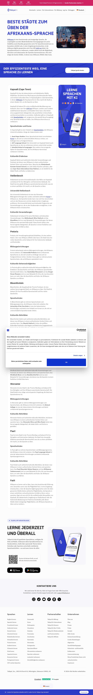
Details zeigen (77, 355)
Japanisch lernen (12, 654)
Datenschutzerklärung (74, 637)
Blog (69, 622)
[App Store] (15, 570)
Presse (69, 625)
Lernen (39, 10)
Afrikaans (10, 39)
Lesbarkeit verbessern (33, 657)
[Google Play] (32, 570)
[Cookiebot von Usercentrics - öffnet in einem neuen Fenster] (78, 330)
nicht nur (39, 48)
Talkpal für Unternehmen (54, 622)
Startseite (32, 10)
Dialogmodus (31, 645)
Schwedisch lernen (12, 639)
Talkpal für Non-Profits (53, 628)
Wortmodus (30, 642)
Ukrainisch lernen (12, 634)
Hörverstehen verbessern (34, 651)
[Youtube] (44, 599)
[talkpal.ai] (12, 10)
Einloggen (71, 10)
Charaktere (30, 628)
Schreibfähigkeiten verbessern (36, 660)
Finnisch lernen (11, 642)
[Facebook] (49, 599)
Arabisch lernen (11, 645)
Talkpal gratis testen (77, 70)
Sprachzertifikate (32, 648)
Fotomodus (30, 634)
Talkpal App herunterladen (20, 520)
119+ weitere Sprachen (13, 663)
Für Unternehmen (47, 10)
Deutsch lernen (11, 631)
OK (66, 362)
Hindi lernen (10, 651)
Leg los (65, 10)
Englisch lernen (11, 619)
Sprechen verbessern (33, 654)
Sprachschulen (18, 117)
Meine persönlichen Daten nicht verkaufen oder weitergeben (26, 362)
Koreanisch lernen (12, 657)
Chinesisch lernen (12, 648)
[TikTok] (39, 599)
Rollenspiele (30, 625)
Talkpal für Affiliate (52, 637)
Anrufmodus (30, 637)
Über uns (70, 619)
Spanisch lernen (11, 622)
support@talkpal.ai (63, 593)
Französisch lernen (12, 625)
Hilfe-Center (71, 634)
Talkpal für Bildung (52, 619)
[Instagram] (34, 599)
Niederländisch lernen (13, 637)
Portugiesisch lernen (13, 660)
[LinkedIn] (54, 599)
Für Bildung (58, 10)
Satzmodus (30, 639)
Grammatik (30, 619)
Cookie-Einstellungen (74, 639)
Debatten (30, 631)
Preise (69, 628)
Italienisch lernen (12, 628)
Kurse (12, 139)
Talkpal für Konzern (52, 625)
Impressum (71, 663)
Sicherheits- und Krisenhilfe (75, 648)
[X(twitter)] (59, 599)
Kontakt (70, 631)
